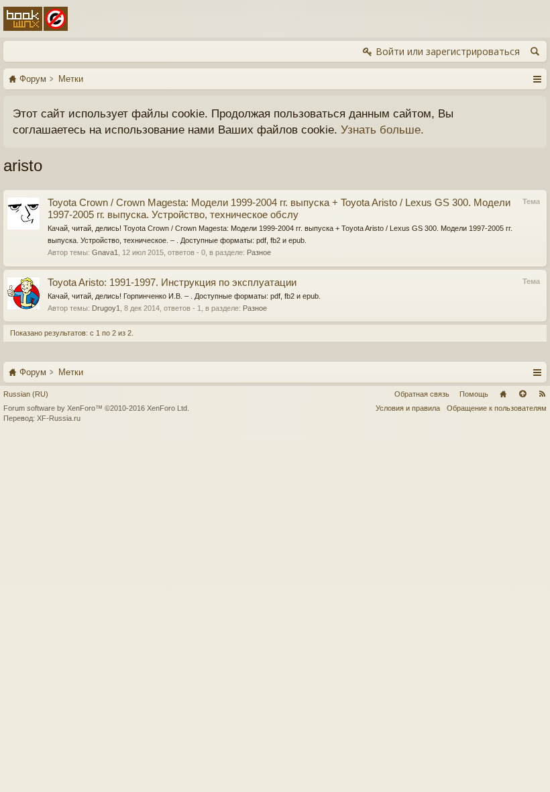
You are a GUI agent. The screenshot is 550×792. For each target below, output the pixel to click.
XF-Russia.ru (58, 418)
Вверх (522, 394)
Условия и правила (408, 408)
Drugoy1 (106, 308)
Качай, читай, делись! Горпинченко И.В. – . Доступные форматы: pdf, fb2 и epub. (184, 296)
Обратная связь (421, 394)
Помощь (473, 394)
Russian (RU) (25, 394)
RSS (542, 394)
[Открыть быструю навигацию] (537, 78)
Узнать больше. (382, 129)
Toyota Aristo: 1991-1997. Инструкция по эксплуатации (172, 282)
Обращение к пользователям (497, 408)
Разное (259, 252)
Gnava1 (105, 252)
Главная (503, 394)
